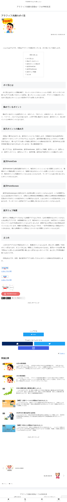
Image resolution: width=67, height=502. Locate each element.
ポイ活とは (30, 58)
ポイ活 (8, 298)
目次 (31, 55)
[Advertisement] (33, 40)
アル (4, 298)
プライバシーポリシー (49, 496)
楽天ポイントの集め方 (34, 64)
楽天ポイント (21, 298)
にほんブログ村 (6, 271)
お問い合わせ (17, 496)
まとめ (29, 74)
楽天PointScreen (32, 69)
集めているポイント (33, 61)
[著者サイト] (17, 343)
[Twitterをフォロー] (49, 343)
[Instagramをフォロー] (33, 348)
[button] (62, 277)
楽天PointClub (31, 66)
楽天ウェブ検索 (31, 72)
